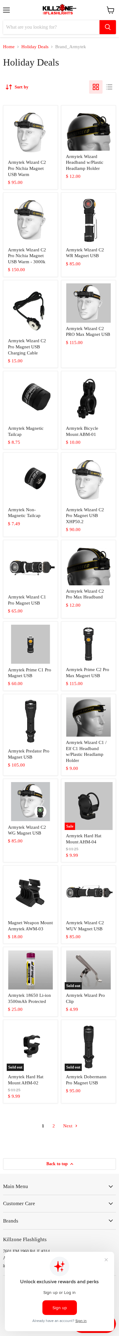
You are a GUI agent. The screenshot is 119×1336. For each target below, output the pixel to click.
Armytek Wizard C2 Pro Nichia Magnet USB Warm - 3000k (27, 255)
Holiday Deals (35, 46)
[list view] (109, 87)
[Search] (107, 27)
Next (68, 1125)
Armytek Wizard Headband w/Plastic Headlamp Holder (84, 162)
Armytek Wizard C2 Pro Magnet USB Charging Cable (27, 346)
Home (9, 46)
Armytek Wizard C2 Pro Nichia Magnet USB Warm (27, 168)
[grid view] (96, 87)
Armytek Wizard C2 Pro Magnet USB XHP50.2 (85, 515)
